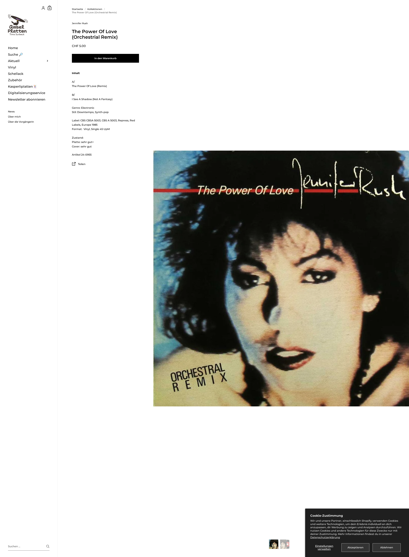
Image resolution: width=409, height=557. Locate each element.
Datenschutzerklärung (325, 537)
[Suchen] (48, 546)
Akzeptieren (355, 547)
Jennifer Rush (80, 23)
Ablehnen (386, 547)
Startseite (77, 9)
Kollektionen (94, 9)
